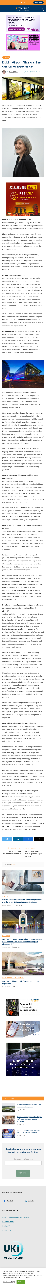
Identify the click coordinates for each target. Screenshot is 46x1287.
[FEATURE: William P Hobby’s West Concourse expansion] (23, 963)
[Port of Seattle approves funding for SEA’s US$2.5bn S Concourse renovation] (8, 1120)
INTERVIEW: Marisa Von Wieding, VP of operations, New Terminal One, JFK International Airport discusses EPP (22, 941)
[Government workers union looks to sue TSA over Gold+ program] (8, 1133)
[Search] (42, 9)
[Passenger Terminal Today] (23, 9)
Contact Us (6, 1226)
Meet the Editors (8, 1222)
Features (6, 57)
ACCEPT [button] (20, 1282)
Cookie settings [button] (9, 1282)
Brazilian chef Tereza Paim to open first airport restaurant (33, 854)
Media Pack (6, 1230)
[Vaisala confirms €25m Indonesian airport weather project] (8, 1107)
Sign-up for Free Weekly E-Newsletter (15, 1217)
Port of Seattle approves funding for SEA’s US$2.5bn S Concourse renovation (29, 1119)
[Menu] (3, 9)
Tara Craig (13, 72)
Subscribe (38, 2)
